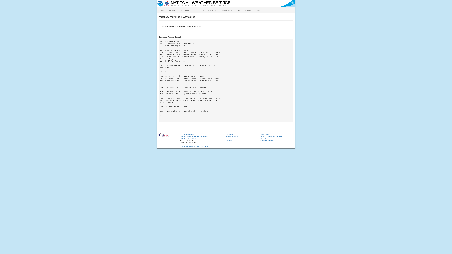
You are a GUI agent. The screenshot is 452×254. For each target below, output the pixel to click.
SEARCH (248, 10)
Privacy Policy (264, 134)
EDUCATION (226, 10)
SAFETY (200, 10)
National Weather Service (188, 138)
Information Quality (232, 136)
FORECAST (172, 10)
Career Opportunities (267, 140)
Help (227, 138)
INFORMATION (213, 10)
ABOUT (258, 10)
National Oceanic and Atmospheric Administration (196, 136)
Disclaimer (229, 134)
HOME (163, 10)
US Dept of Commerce (187, 134)
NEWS (238, 10)
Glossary (229, 140)
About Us (263, 138)
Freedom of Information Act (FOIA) (271, 136)
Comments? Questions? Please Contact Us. (194, 146)
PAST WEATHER (186, 10)
